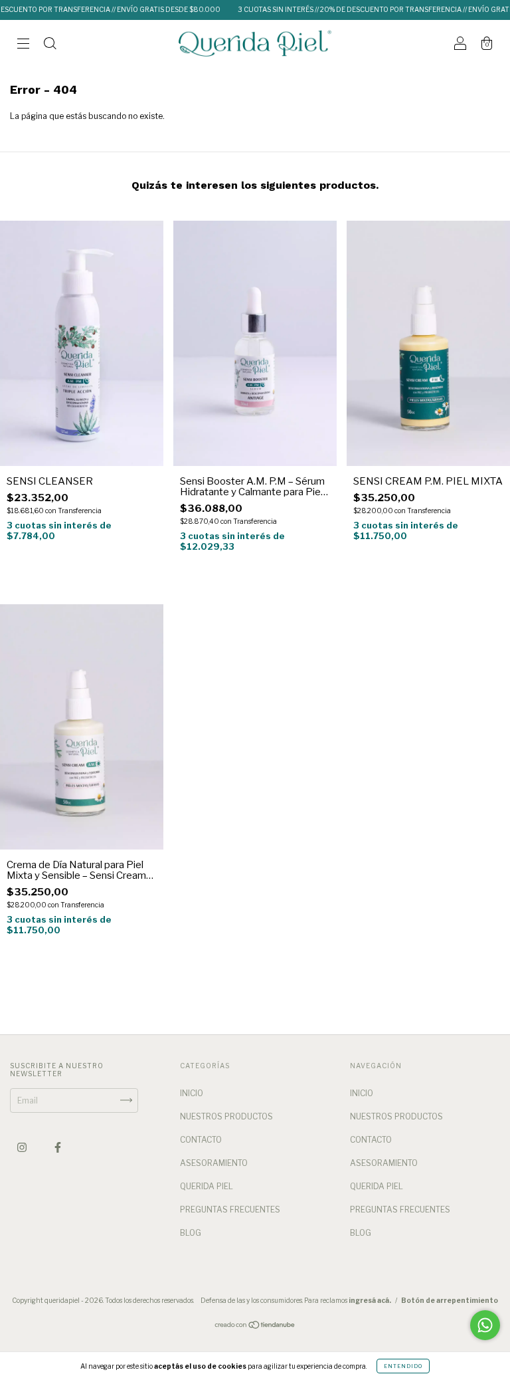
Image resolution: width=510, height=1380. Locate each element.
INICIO (191, 1093)
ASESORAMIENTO (214, 1163)
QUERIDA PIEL (206, 1186)
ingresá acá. (370, 1300)
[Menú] (23, 45)
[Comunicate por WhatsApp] (485, 1325)
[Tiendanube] (255, 1326)
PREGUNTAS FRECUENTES (230, 1209)
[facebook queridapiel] (58, 1147)
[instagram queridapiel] (23, 1147)
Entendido (403, 1366)
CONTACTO (201, 1140)
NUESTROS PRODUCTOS (226, 1116)
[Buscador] (49, 45)
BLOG (190, 1233)
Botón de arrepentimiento (449, 1300)
